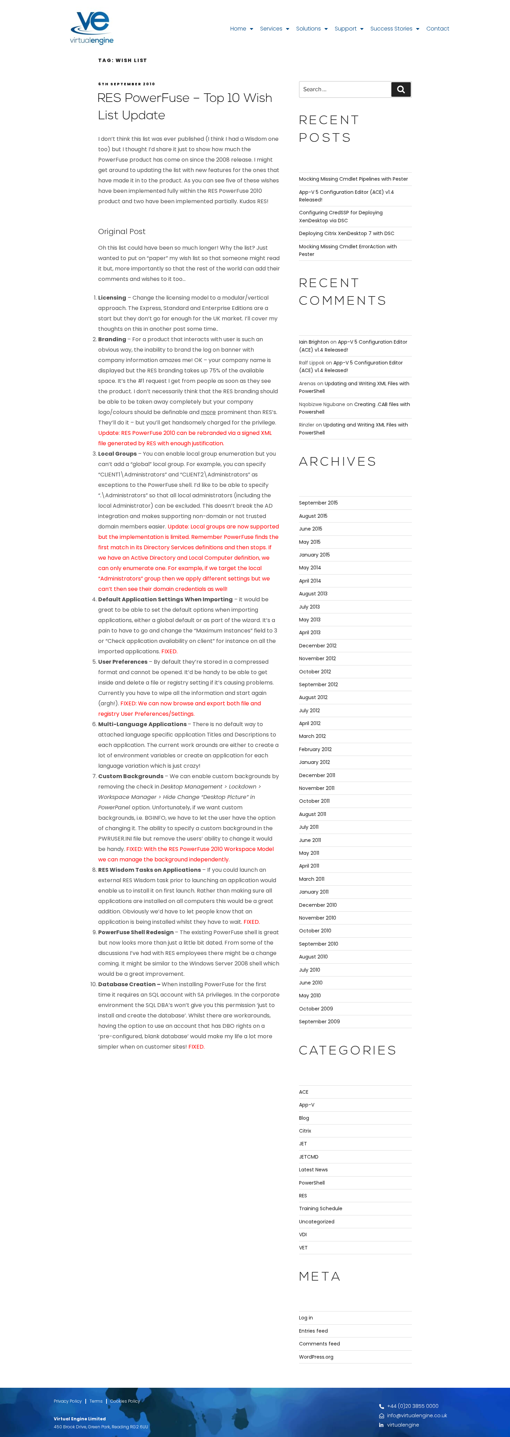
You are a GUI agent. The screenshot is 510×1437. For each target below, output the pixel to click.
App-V (306, 1104)
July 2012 (309, 710)
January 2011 (314, 891)
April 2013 (310, 632)
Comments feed (319, 1343)
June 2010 (311, 982)
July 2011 (308, 827)
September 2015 (318, 502)
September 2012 (318, 684)
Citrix (305, 1130)
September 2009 (319, 1021)
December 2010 (318, 905)
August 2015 (313, 516)
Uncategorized (316, 1221)
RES (303, 1195)
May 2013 (310, 619)
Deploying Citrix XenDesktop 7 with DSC (346, 233)
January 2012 (314, 762)
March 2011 (311, 879)
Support (346, 29)
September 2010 (318, 943)
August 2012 (313, 697)
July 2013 (309, 606)
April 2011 (309, 865)
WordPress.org (316, 1356)
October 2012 (315, 671)
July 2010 (309, 969)
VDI (303, 1234)
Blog (304, 1118)
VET (303, 1247)
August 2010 (313, 956)
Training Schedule (320, 1208)
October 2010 (315, 930)
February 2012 (315, 749)
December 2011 (317, 775)
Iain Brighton (314, 341)
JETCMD (308, 1156)
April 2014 (310, 580)
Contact (437, 29)
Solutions (308, 29)
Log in (306, 1317)
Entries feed (313, 1330)
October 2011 (314, 801)
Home (238, 29)
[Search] (401, 89)
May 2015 (310, 542)
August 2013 (313, 593)
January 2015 (314, 554)
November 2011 (316, 788)
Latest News (313, 1169)
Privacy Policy (68, 1401)
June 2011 (310, 840)
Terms (96, 1401)
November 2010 (317, 917)
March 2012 (312, 736)
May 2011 (309, 853)
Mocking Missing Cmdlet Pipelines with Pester (353, 178)
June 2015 (310, 528)
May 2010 (310, 995)
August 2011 (312, 814)
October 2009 (316, 1008)
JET (303, 1143)
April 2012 (310, 723)
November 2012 (317, 658)
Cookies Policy (125, 1401)
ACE (303, 1091)
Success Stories (392, 29)
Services (271, 29)
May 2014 (310, 567)
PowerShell (312, 1182)
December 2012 (318, 645)
